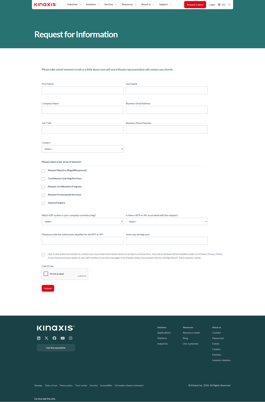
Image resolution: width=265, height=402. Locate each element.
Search (229, 4)
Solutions (91, 4)
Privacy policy (66, 385)
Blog (185, 338)
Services (108, 4)
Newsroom (218, 338)
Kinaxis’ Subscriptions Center (185, 257)
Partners (216, 354)
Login (212, 4)
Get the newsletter (56, 347)
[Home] (56, 328)
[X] (46, 338)
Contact (216, 332)
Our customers (191, 343)
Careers (216, 349)
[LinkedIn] (38, 338)
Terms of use (51, 385)
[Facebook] (54, 338)
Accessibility (106, 385)
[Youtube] (63, 338)
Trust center (81, 385)
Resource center (191, 332)
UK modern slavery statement (129, 385)
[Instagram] (70, 338)
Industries (72, 4)
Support (163, 4)
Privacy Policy (214, 253)
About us (146, 4)
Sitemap (38, 385)
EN (223, 4)
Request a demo (195, 4)
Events (215, 343)
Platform (162, 338)
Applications (164, 332)
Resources (127, 4)
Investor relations (221, 360)
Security (94, 385)
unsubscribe (152, 257)
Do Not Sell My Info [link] (44, 398)
